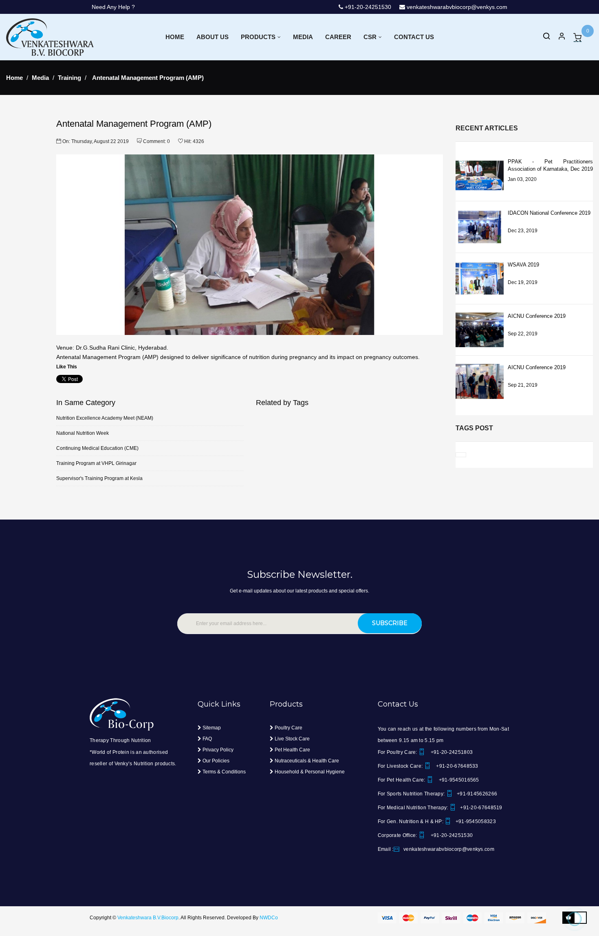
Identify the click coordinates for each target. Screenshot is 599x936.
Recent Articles (487, 128)
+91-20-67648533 (456, 766)
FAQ (206, 739)
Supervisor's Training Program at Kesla (99, 478)
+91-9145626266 (477, 794)
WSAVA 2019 (523, 265)
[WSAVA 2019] (480, 278)
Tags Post (474, 428)
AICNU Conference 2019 (537, 316)
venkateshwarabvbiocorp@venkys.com (456, 7)
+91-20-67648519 (481, 807)
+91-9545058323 (476, 821)
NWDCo (269, 918)
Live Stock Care (291, 739)
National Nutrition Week (82, 433)
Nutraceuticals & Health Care (306, 761)
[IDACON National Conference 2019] (480, 226)
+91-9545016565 (458, 780)
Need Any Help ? (113, 7)
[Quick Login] (558, 37)
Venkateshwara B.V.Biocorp (147, 918)
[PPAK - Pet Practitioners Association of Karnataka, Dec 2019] (480, 175)
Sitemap (211, 728)
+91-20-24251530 (359, 7)
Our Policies (215, 761)
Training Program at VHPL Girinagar (96, 463)
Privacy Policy (217, 750)
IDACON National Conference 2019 (549, 213)
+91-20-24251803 (451, 752)
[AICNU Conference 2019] (480, 330)
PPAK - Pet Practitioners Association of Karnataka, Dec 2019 (550, 165)
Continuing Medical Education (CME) (97, 448)
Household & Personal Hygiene (309, 772)
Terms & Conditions (223, 772)
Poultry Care (287, 728)
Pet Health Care (291, 750)
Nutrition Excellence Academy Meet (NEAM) (104, 418)
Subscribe (389, 623)
